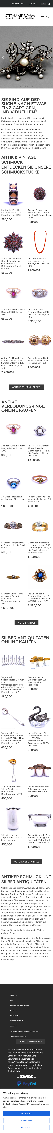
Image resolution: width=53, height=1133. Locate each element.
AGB (11, 1000)
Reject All (26, 1127)
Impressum (14, 1016)
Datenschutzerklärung (19, 1005)
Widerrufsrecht (16, 1021)
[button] (42, 16)
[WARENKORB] (43, 4)
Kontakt (33, 4)
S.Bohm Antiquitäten (18, 1036)
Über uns (13, 995)
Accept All (26, 1113)
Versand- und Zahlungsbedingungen (24, 1031)
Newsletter (17, 4)
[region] (26, 1111)
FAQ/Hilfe (13, 1010)
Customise (26, 1120)
